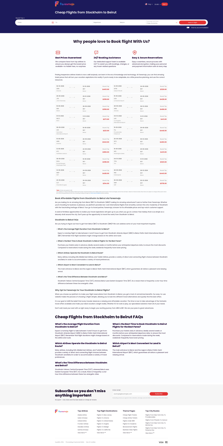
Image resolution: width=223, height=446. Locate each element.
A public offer (59, 442)
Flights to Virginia (103, 424)
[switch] (188, 27)
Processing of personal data (75, 442)
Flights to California (103, 430)
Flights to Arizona (103, 418)
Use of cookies (90, 442)
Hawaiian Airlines (83, 427)
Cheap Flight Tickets (130, 415)
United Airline (82, 421)
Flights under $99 (129, 421)
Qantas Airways (83, 430)
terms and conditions (96, 193)
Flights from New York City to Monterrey (155, 424)
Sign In (165, 4)
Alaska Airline (82, 415)
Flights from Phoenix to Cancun (156, 420)
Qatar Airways (82, 418)
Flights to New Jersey (104, 415)
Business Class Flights (130, 430)
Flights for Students (129, 424)
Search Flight (192, 23)
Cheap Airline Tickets (130, 418)
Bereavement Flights (130, 427)
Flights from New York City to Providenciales (155, 416)
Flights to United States (105, 421)
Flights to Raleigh (103, 427)
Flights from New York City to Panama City (155, 429)
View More (81, 433)
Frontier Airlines (83, 424)
